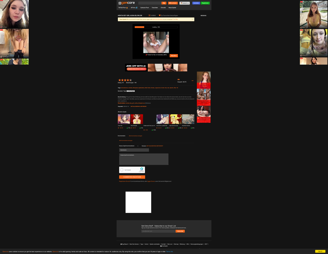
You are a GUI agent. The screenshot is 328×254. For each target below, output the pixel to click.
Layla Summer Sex (173, 125)
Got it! (320, 251)
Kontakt (163, 244)
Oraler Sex (164, 87)
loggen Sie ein (151, 181)
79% (129, 128)
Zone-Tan (120, 125)
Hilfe (187, 244)
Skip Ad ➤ (174, 55)
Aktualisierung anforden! (138, 106)
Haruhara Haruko (186, 125)
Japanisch (158, 87)
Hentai (152, 87)
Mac (177, 19)
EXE (146, 87)
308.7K (134, 128)
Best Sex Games (134, 244)
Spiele (171, 87)
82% (168, 128)
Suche (146, 244)
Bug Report (125, 244)
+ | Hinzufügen (130, 91)
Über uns (169, 244)
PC (173, 19)
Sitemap (176, 244)
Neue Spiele (172, 7)
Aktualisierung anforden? (155, 146)
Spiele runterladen (155, 244)
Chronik (163, 7)
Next (192, 120)
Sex (168, 87)
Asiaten (130, 87)
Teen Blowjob (134, 125)
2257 (206, 244)
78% (142, 128)
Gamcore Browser (157, 19)
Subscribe (180, 231)
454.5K (172, 128)
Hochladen (173, 3)
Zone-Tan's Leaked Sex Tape (161, 125)
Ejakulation (142, 87)
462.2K (159, 128)
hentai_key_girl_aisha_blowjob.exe (135, 103)
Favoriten (155, 7)
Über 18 (176, 87)
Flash (148, 87)
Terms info (169, 251)
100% (154, 130)
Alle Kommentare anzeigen (135, 135)
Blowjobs (135, 87)
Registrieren (205, 3)
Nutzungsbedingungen (197, 244)
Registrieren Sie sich (124, 181)
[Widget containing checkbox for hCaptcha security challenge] (132, 170)
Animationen (124, 87)
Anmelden (196, 3)
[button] (184, 3)
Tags (141, 244)
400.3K (185, 128)
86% (181, 128)
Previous (120, 120)
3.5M (146, 130)
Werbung (182, 244)
